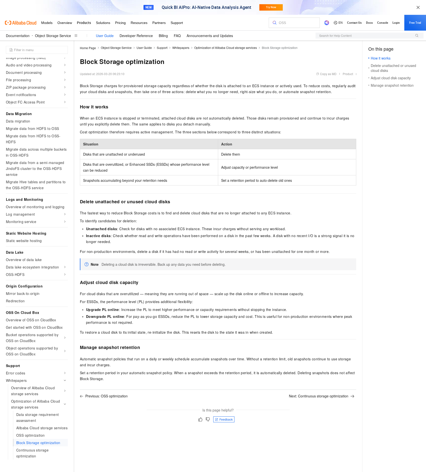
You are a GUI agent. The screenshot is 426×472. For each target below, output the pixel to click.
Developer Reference (136, 35)
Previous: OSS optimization (106, 395)
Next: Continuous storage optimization (318, 395)
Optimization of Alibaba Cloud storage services (225, 47)
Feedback (226, 419)
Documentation (18, 35)
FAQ (177, 35)
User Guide (105, 35)
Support (162, 47)
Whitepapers (180, 47)
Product (348, 74)
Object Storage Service (53, 35)
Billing (163, 35)
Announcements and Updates (210, 35)
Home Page (88, 48)
